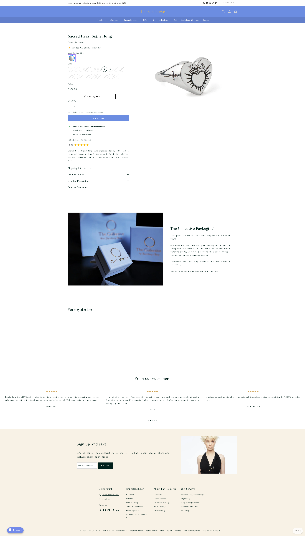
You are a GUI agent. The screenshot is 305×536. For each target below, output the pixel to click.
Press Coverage (160, 507)
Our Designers (160, 499)
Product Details (76, 174)
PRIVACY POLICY (152, 531)
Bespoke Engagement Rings (192, 495)
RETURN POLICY (121, 531)
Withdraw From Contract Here (136, 516)
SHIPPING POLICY (166, 531)
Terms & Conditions (134, 507)
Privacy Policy (132, 503)
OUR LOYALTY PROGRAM (211, 531)
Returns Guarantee (78, 187)
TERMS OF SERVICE (137, 531)
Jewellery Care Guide (189, 507)
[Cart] (235, 11)
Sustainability (159, 511)
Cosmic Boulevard (76, 42)
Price (70, 84)
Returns (129, 499)
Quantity (72, 101)
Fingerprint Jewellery (190, 503)
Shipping (82, 112)
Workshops (185, 511)
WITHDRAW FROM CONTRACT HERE (187, 531)
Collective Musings (161, 503)
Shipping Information (79, 168)
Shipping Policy (133, 511)
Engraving (185, 499)
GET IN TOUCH (108, 531)
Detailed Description (78, 181)
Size (70, 64)
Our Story (158, 495)
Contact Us (130, 495)
